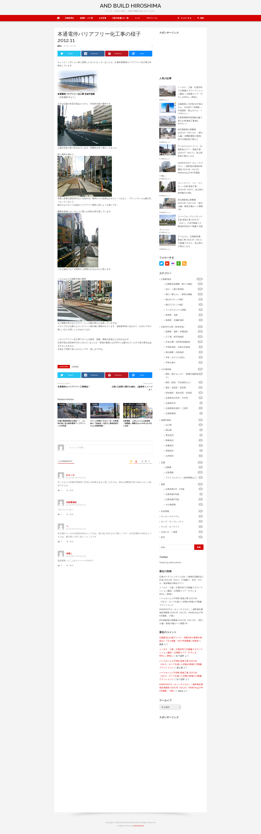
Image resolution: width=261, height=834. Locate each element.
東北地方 (170, 435)
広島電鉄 (75, 366)
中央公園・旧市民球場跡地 (178, 341)
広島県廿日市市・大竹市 (177, 397)
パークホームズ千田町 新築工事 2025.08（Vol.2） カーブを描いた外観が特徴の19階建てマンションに (180, 601)
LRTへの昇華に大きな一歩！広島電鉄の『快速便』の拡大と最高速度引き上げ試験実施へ (104, 423)
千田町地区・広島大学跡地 (178, 347)
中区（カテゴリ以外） (176, 357)
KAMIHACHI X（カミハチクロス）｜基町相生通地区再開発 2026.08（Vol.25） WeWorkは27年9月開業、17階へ (181, 169)
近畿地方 (170, 445)
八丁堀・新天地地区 (175, 336)
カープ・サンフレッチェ (172, 521)
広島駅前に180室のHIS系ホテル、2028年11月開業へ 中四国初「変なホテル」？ (190, 107)
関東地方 (170, 440)
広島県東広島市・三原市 (177, 408)
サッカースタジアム (170, 516)
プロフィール (151, 18)
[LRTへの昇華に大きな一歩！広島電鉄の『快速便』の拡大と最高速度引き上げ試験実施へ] (105, 410)
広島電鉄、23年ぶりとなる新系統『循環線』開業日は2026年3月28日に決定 (137, 423)
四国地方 (170, 450)
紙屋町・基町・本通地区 (177, 331)
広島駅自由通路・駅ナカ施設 (179, 283)
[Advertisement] (179, 53)
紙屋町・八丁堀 (86, 18)
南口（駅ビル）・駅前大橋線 (134, 404)
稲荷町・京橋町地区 (175, 320)
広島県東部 (171, 413)
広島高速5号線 (172, 499)
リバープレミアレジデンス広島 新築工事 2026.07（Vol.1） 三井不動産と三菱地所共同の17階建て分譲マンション (181, 223)
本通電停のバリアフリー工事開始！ (74, 386)
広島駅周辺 (69, 18)
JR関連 (168, 467)
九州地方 (170, 455)
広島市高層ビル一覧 (120, 18)
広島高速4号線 (172, 494)
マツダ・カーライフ (170, 526)
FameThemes (138, 825)
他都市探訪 (166, 420)
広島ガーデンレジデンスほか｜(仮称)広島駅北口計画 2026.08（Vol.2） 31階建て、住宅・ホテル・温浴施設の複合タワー (181, 579)
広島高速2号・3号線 (175, 489)
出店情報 (165, 511)
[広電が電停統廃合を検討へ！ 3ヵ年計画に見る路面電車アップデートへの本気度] (72, 410)
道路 (163, 484)
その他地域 (166, 369)
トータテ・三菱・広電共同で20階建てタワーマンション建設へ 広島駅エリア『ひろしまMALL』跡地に (181, 590)
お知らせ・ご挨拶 (169, 531)
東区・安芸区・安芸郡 (176, 387)
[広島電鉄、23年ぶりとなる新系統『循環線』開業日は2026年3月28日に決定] (138, 410)
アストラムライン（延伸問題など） (182, 477)
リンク (137, 18)
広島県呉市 (171, 403)
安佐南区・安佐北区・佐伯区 (179, 392)
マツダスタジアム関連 (176, 309)
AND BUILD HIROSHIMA (130, 5)
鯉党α (60, 46)
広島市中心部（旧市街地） (173, 326)
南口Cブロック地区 (174, 304)
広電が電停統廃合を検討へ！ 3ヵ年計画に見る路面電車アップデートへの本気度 (72, 423)
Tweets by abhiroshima (170, 562)
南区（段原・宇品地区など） (179, 382)
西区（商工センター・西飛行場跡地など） (183, 376)
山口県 (169, 424)
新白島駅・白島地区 (175, 352)
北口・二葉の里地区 (175, 289)
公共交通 (102, 18)
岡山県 (169, 430)
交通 (163, 462)
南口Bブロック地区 (174, 299)
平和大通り (171, 362)
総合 (163, 537)
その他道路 (171, 504)
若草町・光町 (172, 314)
